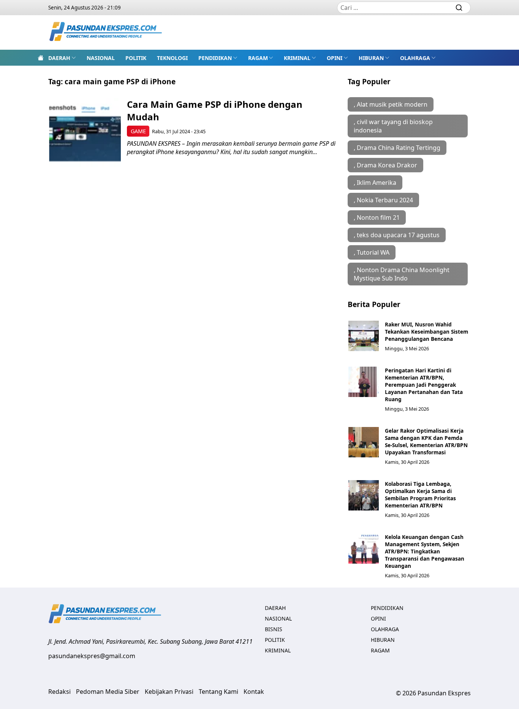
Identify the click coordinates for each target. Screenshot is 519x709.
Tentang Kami (218, 691)
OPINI (334, 57)
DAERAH (59, 57)
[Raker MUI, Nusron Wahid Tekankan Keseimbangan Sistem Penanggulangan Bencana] (363, 336)
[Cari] (459, 8)
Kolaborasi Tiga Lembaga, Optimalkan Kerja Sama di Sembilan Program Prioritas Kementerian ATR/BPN (420, 494)
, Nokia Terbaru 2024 (383, 200)
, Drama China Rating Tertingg (397, 147)
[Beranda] (40, 58)
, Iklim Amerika (375, 182)
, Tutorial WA (371, 252)
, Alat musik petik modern (390, 104)
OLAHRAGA (415, 57)
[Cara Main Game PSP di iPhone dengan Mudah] (85, 134)
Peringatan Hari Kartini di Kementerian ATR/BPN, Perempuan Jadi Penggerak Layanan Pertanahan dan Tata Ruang (424, 385)
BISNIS (273, 629)
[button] (62, 58)
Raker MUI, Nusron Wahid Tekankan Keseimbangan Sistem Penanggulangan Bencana (426, 331)
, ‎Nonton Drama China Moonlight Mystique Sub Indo (401, 274)
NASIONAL (101, 57)
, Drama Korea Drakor (385, 165)
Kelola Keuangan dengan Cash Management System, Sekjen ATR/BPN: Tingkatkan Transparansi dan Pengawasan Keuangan (424, 551)
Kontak (254, 691)
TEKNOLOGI (172, 57)
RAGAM (258, 57)
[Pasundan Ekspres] (106, 32)
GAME (138, 131)
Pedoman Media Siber (107, 691)
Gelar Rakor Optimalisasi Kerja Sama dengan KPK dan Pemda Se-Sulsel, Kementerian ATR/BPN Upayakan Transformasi (426, 441)
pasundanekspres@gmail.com (91, 656)
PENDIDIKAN (215, 57)
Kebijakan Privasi (169, 691)
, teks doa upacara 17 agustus (397, 235)
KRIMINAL (297, 57)
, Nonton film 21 (377, 217)
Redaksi (59, 691)
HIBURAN (371, 57)
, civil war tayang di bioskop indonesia (393, 126)
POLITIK (135, 57)
